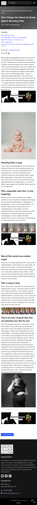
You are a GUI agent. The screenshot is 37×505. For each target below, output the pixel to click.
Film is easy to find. (7, 42)
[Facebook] (6, 475)
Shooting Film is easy (7, 35)
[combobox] (20, 2)
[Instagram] (10, 475)
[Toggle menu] (34, 2)
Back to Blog (8, 434)
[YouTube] (2, 475)
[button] (32, 500)
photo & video (15, 50)
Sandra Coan (15, 25)
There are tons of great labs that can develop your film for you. (17, 45)
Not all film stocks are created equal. (12, 40)
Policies (18, 503)
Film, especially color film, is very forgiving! (13, 37)
